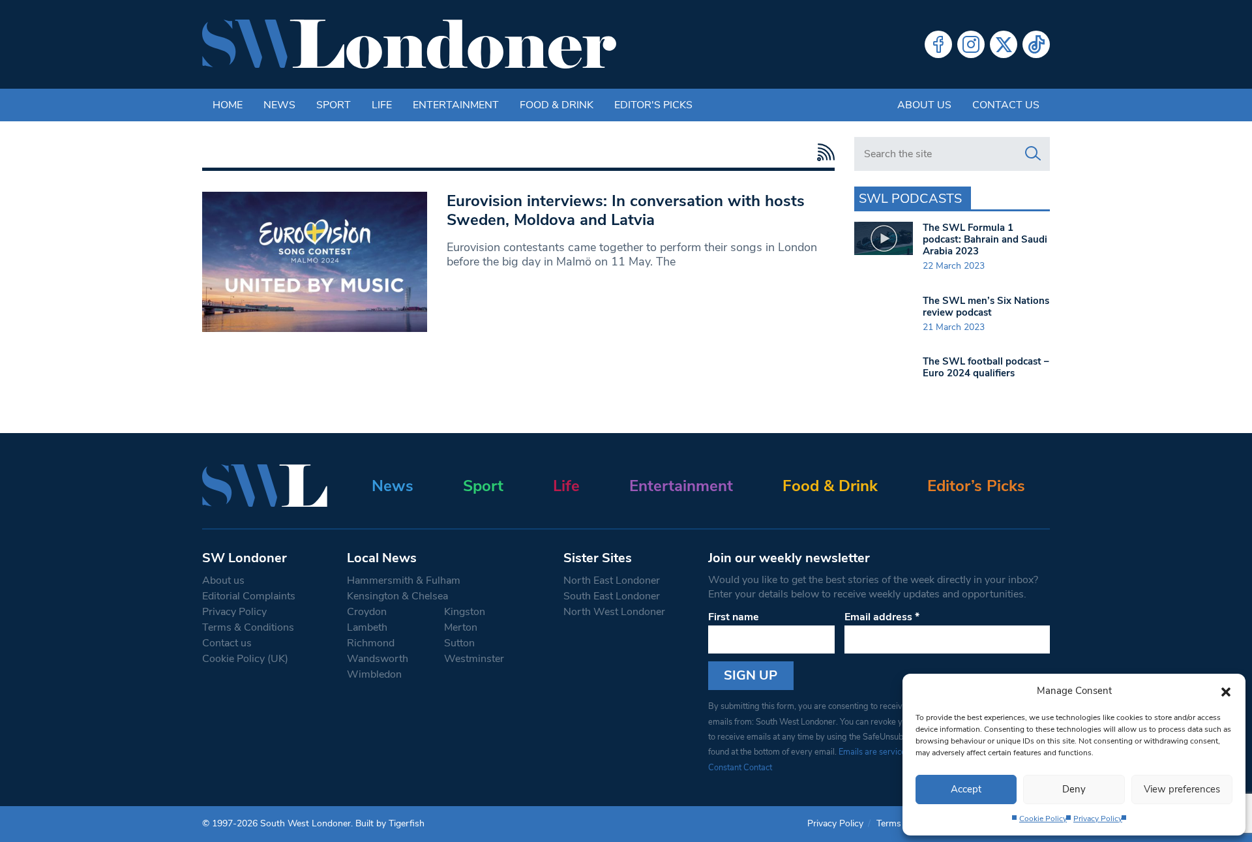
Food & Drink (556, 105)
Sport (333, 105)
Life (382, 105)
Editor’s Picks (976, 486)
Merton (460, 627)
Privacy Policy (1097, 818)
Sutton (459, 643)
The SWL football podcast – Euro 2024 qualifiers (986, 367)
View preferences (1182, 789)
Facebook (938, 44)
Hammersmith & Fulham (403, 580)
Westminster (474, 659)
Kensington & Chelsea (397, 596)
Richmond (371, 643)
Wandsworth (377, 659)
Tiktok (1036, 44)
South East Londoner (611, 596)
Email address (881, 617)
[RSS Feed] (823, 152)
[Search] (1033, 154)
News (279, 105)
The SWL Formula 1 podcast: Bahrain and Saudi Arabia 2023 (985, 239)
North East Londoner (611, 580)
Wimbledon (374, 674)
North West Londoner (614, 612)
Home (228, 105)
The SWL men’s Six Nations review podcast (986, 306)
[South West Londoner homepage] (409, 44)
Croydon (367, 612)
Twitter (1003, 44)
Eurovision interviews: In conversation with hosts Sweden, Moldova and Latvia (626, 210)
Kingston (464, 612)
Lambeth (367, 627)
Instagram (971, 44)
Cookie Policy (1043, 818)
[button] (1225, 690)
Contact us (1005, 105)
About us (924, 105)
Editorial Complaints (248, 596)
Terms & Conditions (248, 627)
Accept (966, 789)
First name (733, 617)
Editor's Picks (653, 105)
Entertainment (456, 105)
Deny (1074, 789)
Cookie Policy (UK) (245, 659)
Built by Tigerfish (390, 823)
